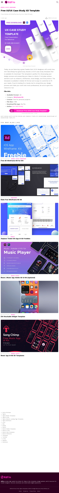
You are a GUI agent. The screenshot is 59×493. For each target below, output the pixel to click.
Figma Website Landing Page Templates (12, 419)
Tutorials (4, 437)
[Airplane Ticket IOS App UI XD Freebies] (29, 219)
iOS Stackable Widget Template (13, 316)
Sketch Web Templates (8, 432)
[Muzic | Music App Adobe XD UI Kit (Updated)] (29, 258)
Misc (3, 424)
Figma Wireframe (6, 420)
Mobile (13, 158)
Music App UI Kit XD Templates (12, 355)
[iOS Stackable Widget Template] (29, 297)
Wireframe (42, 116)
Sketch (4, 427)
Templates (5, 435)
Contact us (25, 491)
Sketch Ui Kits (6, 430)
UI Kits (17, 158)
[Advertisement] (29, 385)
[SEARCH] (57, 2)
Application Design (16, 116)
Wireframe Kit (18, 97)
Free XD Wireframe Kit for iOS (12, 161)
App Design (5, 116)
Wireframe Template (8, 117)
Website (4, 440)
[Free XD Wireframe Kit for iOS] (29, 141)
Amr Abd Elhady (17, 106)
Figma (4, 414)
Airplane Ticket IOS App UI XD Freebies (15, 239)
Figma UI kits (5, 417)
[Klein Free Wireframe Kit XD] (29, 180)
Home (20, 491)
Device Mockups (6, 412)
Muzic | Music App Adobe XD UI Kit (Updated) (18, 278)
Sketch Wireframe (7, 433)
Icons (3, 422)
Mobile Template (32, 116)
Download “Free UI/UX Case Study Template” (32, 110)
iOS (25, 116)
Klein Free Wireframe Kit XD (11, 200)
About (38, 491)
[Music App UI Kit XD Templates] (29, 336)
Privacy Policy (33, 491)
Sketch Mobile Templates (9, 429)
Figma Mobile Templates (8, 415)
